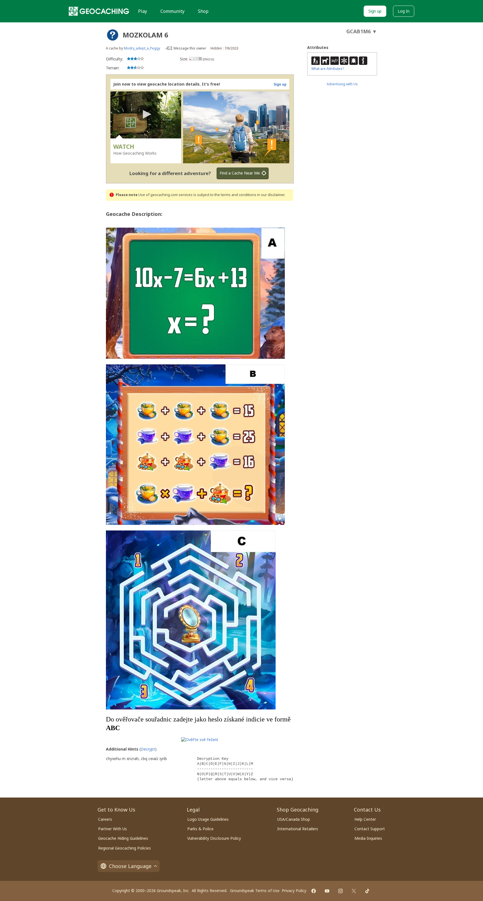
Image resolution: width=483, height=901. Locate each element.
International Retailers (297, 828)
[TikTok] (367, 891)
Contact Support (369, 828)
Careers (105, 819)
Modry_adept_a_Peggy (142, 48)
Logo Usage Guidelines (208, 819)
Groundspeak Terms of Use (255, 890)
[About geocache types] (112, 35)
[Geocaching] (99, 11)
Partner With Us (112, 828)
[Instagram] (340, 891)
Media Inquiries (368, 838)
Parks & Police (200, 828)
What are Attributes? (327, 68)
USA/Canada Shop (293, 819)
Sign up (375, 11)
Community (172, 11)
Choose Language (130, 866)
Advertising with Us (342, 84)
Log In (403, 11)
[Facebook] (313, 891)
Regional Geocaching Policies (124, 848)
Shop (203, 11)
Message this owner (190, 48)
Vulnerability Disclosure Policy (214, 838)
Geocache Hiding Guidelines (123, 838)
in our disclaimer (270, 194)
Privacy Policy (294, 890)
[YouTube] (327, 891)
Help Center (365, 819)
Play (142, 11)
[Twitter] (354, 891)
